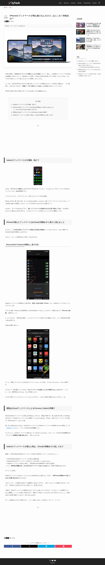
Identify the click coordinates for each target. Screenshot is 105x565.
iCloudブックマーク (12, 428)
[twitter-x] (50, 560)
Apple (7, 21)
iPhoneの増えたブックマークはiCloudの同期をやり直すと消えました (33, 107)
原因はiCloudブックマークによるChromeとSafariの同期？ (30, 112)
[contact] (55, 560)
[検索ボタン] (99, 3)
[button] (12, 546)
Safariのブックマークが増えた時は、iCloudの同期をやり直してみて (33, 115)
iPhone (12, 21)
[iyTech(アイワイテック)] (14, 3)
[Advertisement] (38, 138)
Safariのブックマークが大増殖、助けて (24, 104)
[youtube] (52, 560)
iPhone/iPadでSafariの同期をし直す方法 (26, 109)
